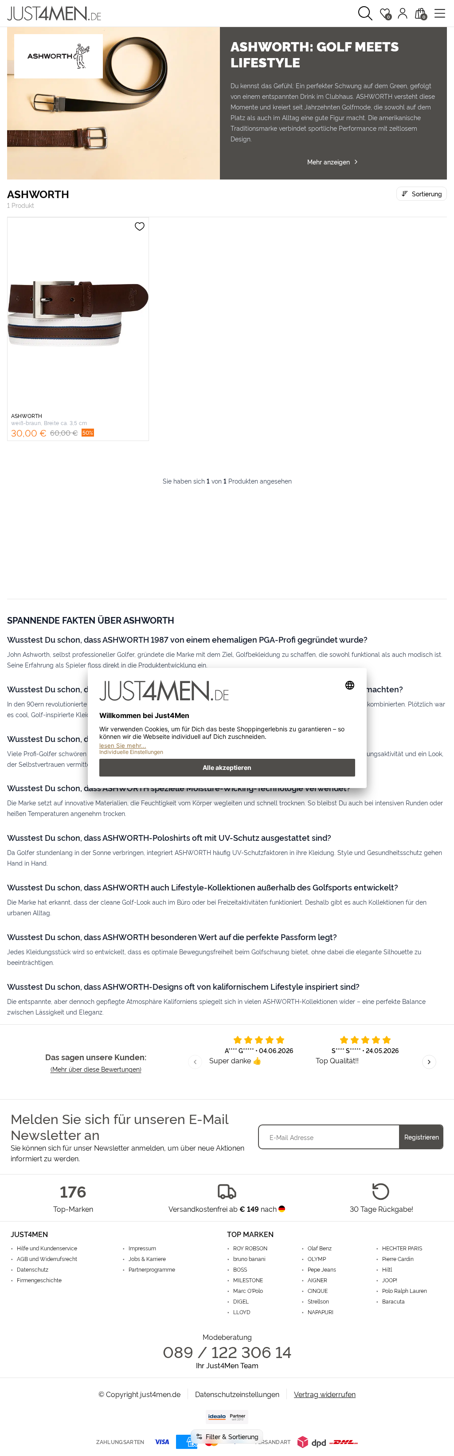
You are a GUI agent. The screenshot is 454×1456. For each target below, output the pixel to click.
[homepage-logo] (54, 13)
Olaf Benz (320, 1248)
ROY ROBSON (250, 1248)
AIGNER (317, 1280)
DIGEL (241, 1301)
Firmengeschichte (39, 1280)
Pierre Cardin (398, 1258)
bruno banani (249, 1258)
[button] (365, 13)
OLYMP (317, 1258)
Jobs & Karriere (147, 1258)
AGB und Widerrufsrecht (47, 1258)
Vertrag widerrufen (325, 1394)
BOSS (240, 1269)
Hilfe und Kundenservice (47, 1248)
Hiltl (387, 1269)
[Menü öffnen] (440, 13)
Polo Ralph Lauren (404, 1290)
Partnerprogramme (152, 1269)
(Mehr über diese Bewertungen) (96, 1069)
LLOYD (241, 1311)
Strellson (318, 1301)
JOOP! (389, 1280)
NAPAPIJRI (320, 1311)
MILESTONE (248, 1280)
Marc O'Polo (248, 1290)
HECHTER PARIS (402, 1248)
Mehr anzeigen (328, 161)
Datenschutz (32, 1269)
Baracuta (393, 1301)
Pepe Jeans (322, 1269)
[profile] (402, 13)
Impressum (142, 1248)
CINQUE (318, 1290)
